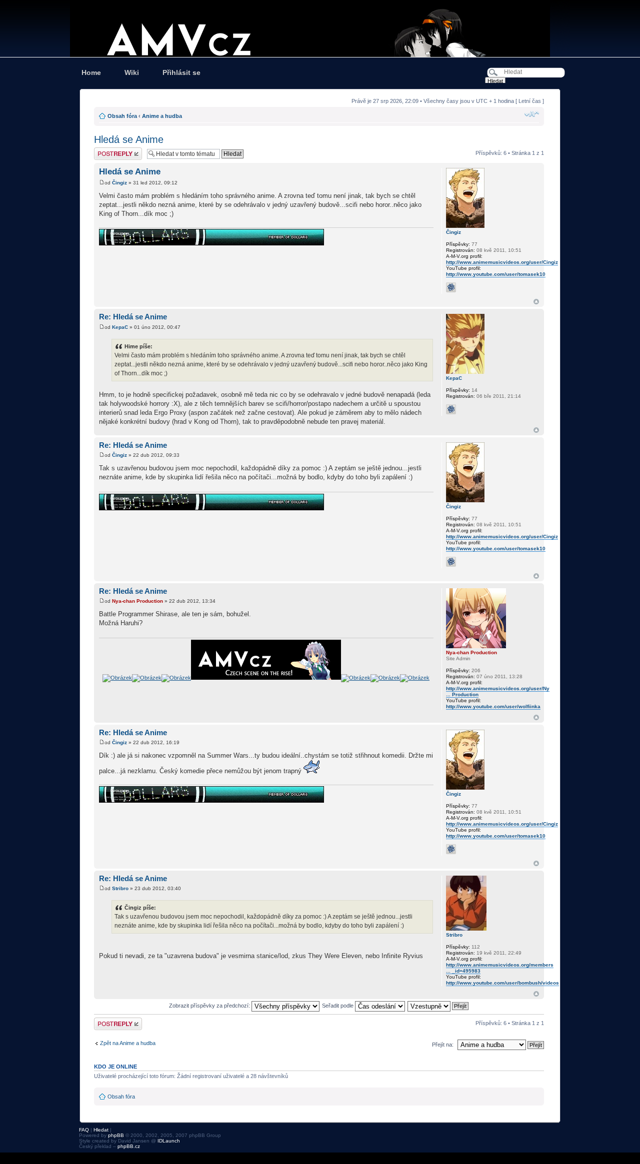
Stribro (120, 888)
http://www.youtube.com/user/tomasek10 (496, 274)
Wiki (131, 72)
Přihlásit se (181, 72)
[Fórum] (320, 28)
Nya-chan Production (137, 601)
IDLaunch (169, 1141)
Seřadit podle (338, 1006)
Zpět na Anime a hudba (128, 1043)
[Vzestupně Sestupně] (439, 1006)
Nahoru (536, 301)
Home (91, 72)
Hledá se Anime (129, 139)
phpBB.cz (129, 1146)
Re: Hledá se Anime (133, 316)
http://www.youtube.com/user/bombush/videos (502, 983)
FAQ (84, 1130)
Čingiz (119, 182)
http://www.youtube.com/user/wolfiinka (493, 706)
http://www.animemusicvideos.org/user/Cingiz (502, 262)
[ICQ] (451, 287)
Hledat (101, 1130)
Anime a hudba (162, 116)
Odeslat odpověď (115, 150)
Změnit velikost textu (531, 113)
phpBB (116, 1135)
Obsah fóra (122, 116)
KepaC (120, 327)
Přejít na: (443, 1045)
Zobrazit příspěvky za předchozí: (210, 1006)
